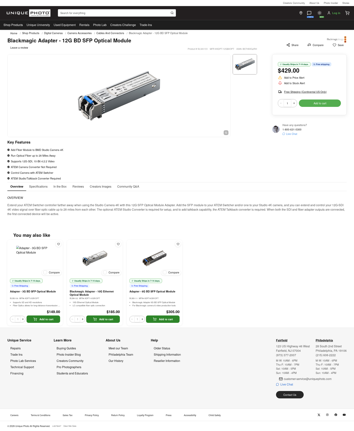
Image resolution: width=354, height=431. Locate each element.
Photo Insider (331, 3)
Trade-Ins (146, 25)
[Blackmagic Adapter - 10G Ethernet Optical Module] (94, 258)
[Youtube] (344, 415)
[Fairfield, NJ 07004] (301, 13)
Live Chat (291, 134)
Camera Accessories (79, 33)
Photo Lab (100, 25)
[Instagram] (327, 415)
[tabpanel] (177, 203)
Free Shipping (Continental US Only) (305, 92)
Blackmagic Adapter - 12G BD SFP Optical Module (158, 33)
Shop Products (13, 25)
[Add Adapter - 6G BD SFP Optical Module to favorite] (178, 244)
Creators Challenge (123, 25)
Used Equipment (65, 25)
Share (295, 45)
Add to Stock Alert (294, 83)
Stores (345, 3)
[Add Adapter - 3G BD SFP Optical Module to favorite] (58, 244)
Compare (318, 45)
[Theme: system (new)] (319, 13)
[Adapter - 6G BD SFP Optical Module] (154, 258)
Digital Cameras (53, 33)
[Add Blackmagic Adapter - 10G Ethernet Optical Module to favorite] (118, 244)
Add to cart (320, 103)
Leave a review (19, 47)
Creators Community (294, 3)
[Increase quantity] (294, 103)
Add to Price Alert (294, 77)
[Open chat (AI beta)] (309, 13)
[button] (347, 13)
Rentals (84, 25)
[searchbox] (117, 13)
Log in (336, 13)
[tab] (16, 186)
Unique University (38, 25)
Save (341, 45)
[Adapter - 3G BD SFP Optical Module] (35, 258)
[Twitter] (319, 415)
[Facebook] (336, 415)
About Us (314, 3)
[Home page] (27, 13)
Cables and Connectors (110, 33)
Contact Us (289, 395)
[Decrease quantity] (281, 103)
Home (13, 33)
